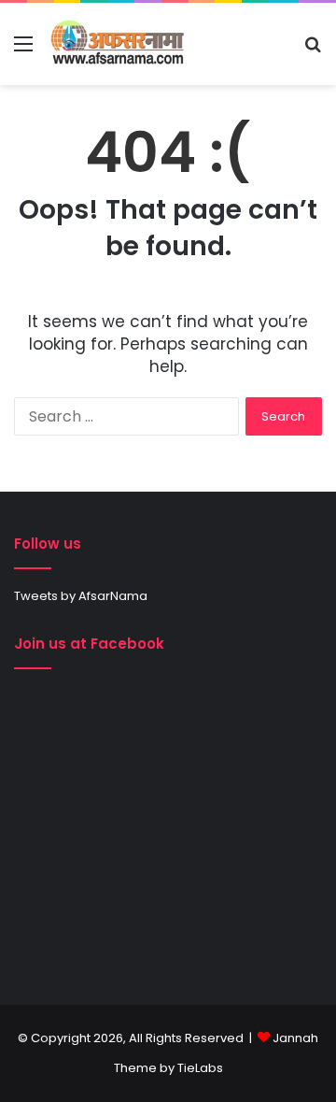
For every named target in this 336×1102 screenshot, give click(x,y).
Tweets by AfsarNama (80, 596)
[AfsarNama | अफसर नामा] (120, 44)
